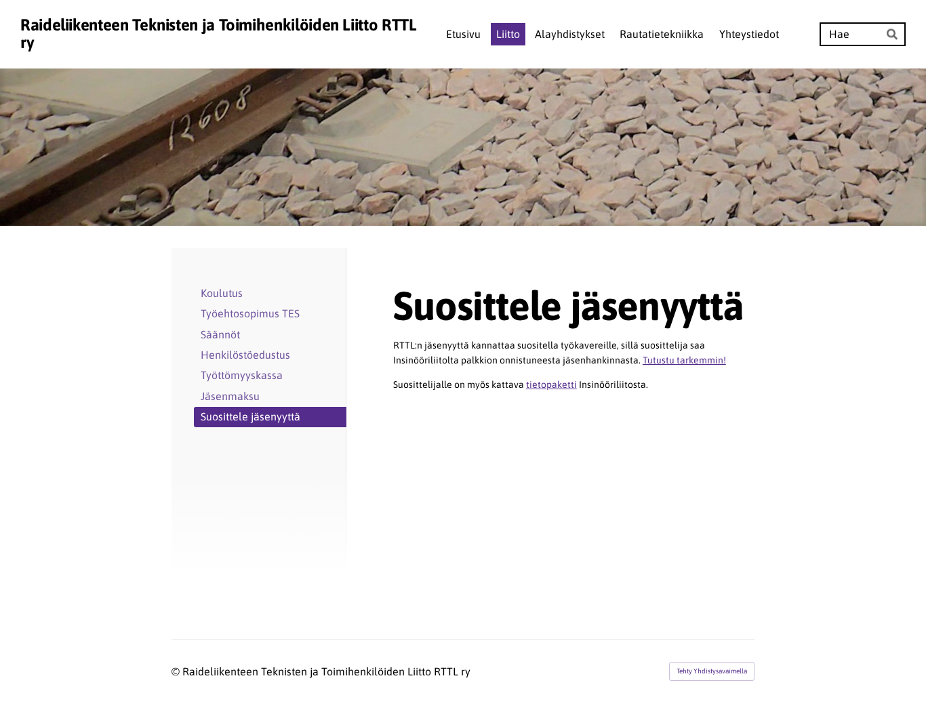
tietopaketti (551, 384)
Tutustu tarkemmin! (684, 360)
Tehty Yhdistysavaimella (712, 671)
